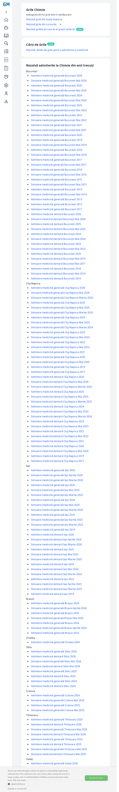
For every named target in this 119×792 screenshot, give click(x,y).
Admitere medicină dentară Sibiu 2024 (53, 686)
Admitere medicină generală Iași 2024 (53, 500)
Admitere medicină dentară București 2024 (56, 234)
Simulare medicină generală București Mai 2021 (59, 130)
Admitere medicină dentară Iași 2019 (52, 594)
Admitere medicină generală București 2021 (56, 125)
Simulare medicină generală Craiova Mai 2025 (57, 710)
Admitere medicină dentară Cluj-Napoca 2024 (57, 406)
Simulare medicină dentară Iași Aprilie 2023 (56, 584)
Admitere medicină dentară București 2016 (56, 268)
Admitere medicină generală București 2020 (56, 135)
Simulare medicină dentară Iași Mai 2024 (54, 569)
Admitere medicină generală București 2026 (56, 75)
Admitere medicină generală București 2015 (56, 179)
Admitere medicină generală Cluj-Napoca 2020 (58, 357)
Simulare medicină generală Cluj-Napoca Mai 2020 (60, 362)
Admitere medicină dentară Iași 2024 (52, 564)
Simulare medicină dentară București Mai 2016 (58, 273)
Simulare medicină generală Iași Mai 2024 (55, 505)
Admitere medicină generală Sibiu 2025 (54, 671)
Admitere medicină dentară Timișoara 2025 (56, 744)
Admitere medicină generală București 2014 (56, 189)
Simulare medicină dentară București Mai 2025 (58, 229)
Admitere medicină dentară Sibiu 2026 (53, 656)
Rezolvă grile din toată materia (44, 19)
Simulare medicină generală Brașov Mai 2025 (57, 618)
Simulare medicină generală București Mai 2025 (59, 90)
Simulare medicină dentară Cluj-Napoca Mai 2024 (59, 411)
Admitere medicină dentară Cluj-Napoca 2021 (57, 441)
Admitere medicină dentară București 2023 (56, 244)
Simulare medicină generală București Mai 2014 (59, 194)
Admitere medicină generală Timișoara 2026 (57, 719)
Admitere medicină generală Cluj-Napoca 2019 (58, 367)
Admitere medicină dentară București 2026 (56, 214)
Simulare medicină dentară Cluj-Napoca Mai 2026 (59, 381)
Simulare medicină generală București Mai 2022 (59, 120)
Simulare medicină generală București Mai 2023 (59, 110)
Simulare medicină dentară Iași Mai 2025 (54, 554)
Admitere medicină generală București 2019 (56, 140)
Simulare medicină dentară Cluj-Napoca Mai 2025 (59, 396)
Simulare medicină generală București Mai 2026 (59, 80)
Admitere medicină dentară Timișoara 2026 (56, 724)
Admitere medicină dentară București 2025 (56, 224)
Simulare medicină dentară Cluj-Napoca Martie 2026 (61, 386)
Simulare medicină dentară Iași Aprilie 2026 (56, 539)
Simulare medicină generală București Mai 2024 (59, 100)
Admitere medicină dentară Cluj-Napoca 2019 (57, 456)
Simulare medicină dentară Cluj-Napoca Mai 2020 (59, 451)
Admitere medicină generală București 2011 (56, 209)
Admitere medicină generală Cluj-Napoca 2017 (58, 372)
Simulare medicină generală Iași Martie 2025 (57, 495)
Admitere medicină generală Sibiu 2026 (54, 651)
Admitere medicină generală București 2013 (56, 199)
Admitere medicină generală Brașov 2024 (55, 623)
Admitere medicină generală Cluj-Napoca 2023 (58, 332)
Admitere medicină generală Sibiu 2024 (54, 681)
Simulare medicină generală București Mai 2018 (59, 154)
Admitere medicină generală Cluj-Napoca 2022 (58, 342)
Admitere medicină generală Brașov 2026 (55, 603)
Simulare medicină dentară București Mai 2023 (58, 248)
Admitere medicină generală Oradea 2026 (55, 642)
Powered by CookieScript (17, 789)
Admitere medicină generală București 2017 (56, 159)
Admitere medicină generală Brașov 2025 (55, 613)
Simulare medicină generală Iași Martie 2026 (57, 480)
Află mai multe (19, 780)
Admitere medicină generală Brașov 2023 (55, 633)
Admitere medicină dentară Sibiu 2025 (53, 676)
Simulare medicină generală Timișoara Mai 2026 (59, 729)
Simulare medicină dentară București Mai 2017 (58, 263)
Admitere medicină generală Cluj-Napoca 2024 (58, 317)
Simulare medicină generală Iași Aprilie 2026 (57, 475)
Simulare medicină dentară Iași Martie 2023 (56, 589)
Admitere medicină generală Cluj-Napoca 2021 (58, 352)
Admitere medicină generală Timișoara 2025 (57, 739)
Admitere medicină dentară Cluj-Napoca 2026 (57, 377)
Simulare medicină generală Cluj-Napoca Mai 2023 (60, 337)
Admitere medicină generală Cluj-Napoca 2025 (58, 302)
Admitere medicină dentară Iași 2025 (52, 549)
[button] (40, 784)
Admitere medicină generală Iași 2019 (53, 529)
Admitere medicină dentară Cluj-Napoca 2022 (57, 431)
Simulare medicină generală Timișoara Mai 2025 (59, 749)
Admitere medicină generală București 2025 (56, 85)
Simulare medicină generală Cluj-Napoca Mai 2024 (60, 322)
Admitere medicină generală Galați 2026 (54, 763)
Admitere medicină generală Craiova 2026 (55, 695)
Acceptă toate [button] (96, 778)
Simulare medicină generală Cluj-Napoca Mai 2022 (60, 347)
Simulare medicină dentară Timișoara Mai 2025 (58, 754)
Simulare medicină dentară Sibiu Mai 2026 (55, 666)
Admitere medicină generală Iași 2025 (53, 485)
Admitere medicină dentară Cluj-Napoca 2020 (57, 446)
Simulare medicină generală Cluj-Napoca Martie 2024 (62, 327)
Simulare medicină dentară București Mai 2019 (58, 258)
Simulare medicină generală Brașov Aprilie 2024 (59, 628)
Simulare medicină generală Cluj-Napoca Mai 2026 (60, 292)
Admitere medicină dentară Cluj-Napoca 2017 (57, 461)
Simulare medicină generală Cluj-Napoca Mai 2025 (60, 307)
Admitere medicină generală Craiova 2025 (55, 705)
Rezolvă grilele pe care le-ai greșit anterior (50, 29)
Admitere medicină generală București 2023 (56, 105)
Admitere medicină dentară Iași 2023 (52, 579)
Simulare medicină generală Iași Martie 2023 (57, 524)
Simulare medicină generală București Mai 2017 (59, 164)
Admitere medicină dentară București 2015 (56, 278)
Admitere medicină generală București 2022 (56, 115)
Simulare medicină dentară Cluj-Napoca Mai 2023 (59, 426)
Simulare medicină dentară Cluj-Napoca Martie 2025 (61, 401)
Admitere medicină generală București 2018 (56, 150)
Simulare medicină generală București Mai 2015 (59, 184)
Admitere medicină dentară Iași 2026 (52, 534)
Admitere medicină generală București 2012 (56, 204)
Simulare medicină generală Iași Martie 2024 (57, 510)
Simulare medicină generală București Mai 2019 (59, 145)
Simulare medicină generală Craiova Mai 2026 (57, 700)
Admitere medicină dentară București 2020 (56, 253)
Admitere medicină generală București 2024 (56, 95)
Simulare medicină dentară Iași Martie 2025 (56, 559)
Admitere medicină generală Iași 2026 (53, 470)
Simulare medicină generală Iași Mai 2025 (55, 490)
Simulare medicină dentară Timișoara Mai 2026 (58, 734)
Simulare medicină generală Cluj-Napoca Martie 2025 (62, 312)
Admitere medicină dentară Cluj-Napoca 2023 (57, 421)
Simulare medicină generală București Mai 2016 (59, 174)
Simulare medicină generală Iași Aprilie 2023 (57, 519)
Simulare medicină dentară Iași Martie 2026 (56, 544)
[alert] (58, 779)
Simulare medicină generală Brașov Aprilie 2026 (59, 608)
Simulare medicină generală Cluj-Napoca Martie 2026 (62, 297)
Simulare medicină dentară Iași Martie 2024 (56, 574)
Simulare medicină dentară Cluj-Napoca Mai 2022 (59, 436)
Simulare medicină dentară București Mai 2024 (58, 239)
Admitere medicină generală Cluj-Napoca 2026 (58, 287)
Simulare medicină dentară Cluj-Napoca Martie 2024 (61, 416)
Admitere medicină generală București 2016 (56, 169)
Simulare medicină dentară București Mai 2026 (58, 219)
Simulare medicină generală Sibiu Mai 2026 (56, 661)
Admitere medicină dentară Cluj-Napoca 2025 (57, 391)
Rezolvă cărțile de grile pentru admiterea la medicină (57, 50)
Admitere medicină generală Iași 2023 (53, 514)
